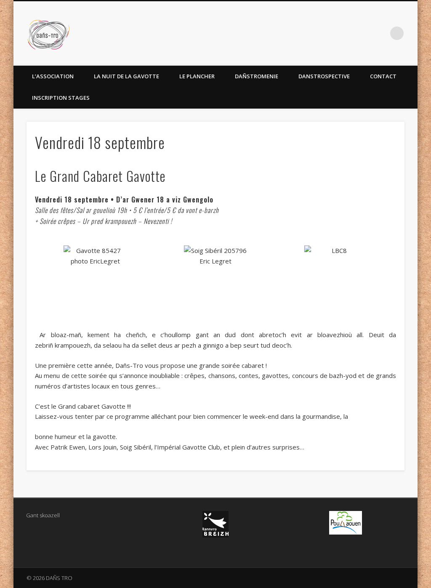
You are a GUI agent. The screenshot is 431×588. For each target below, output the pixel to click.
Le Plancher (197, 76)
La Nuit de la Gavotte (126, 76)
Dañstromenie (256, 76)
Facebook (379, 33)
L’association (53, 76)
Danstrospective (324, 76)
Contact (383, 76)
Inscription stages (61, 97)
